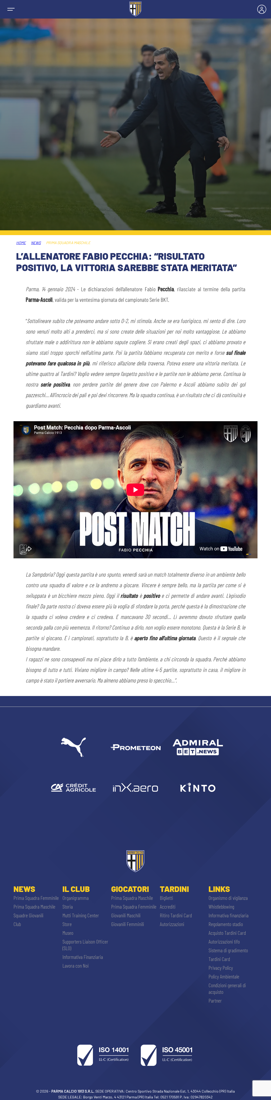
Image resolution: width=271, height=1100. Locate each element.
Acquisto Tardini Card (227, 933)
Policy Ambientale (224, 976)
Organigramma (75, 898)
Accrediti (167, 906)
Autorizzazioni (172, 924)
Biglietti (166, 898)
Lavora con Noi (75, 965)
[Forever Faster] (73, 747)
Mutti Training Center (80, 915)
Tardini (174, 889)
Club (17, 924)
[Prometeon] (135, 747)
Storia (67, 906)
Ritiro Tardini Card (176, 915)
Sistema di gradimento (228, 950)
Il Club (76, 889)
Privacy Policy (221, 967)
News (36, 242)
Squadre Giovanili (28, 915)
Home (21, 242)
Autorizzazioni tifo (224, 941)
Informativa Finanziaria (82, 957)
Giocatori (130, 889)
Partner (215, 1000)
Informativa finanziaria (229, 915)
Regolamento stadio (226, 924)
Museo (67, 933)
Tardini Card (219, 959)
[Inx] (135, 787)
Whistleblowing (221, 906)
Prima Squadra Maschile (34, 906)
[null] (197, 747)
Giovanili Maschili (126, 915)
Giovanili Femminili (127, 924)
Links (219, 889)
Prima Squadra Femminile (36, 898)
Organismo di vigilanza (228, 898)
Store (67, 924)
